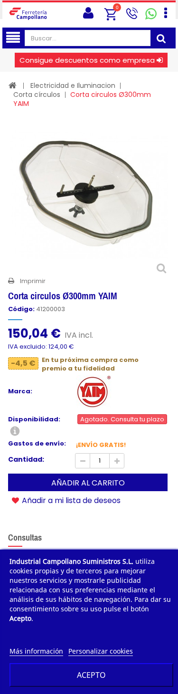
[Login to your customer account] (88, 13)
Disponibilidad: (34, 419)
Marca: (20, 391)
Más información (36, 651)
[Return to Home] (13, 85)
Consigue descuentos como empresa (87, 60)
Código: (21, 309)
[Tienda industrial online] (31, 13)
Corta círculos (36, 94)
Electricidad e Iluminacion (72, 85)
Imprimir (33, 280)
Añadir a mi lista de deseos (70, 500)
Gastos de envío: (37, 443)
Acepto (91, 675)
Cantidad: (26, 459)
